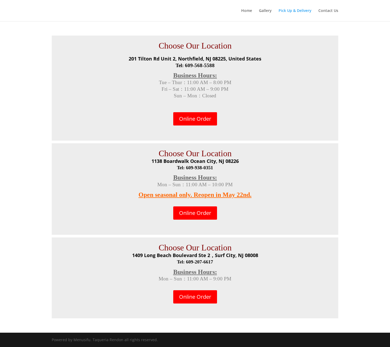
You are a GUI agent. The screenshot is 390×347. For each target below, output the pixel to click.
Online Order (195, 118)
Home (246, 11)
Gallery (265, 11)
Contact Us (328, 11)
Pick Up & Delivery (295, 11)
